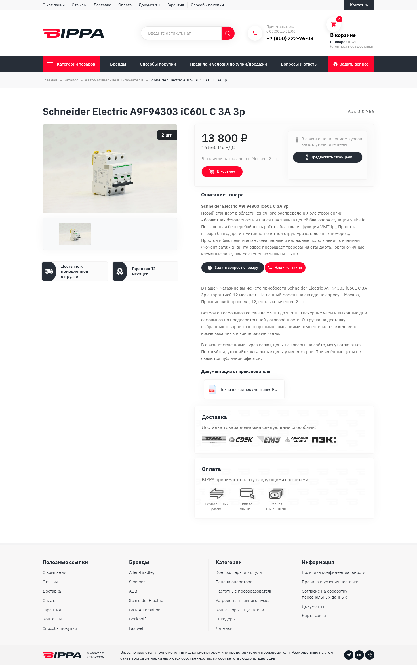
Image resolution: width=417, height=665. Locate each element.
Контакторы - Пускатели (240, 609)
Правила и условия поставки (330, 581)
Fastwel (136, 628)
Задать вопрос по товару (236, 267)
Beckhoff (137, 619)
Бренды (118, 64)
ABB (133, 591)
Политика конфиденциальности (333, 572)
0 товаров (338, 41)
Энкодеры (226, 619)
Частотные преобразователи (244, 591)
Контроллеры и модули (239, 572)
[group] (110, 168)
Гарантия (175, 4)
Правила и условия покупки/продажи (228, 64)
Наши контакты (288, 267)
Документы (149, 4)
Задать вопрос (354, 64)
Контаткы (359, 4)
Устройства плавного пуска (242, 600)
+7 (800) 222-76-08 (289, 38)
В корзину (226, 171)
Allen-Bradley (142, 572)
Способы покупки (207, 4)
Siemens (137, 581)
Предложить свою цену (331, 157)
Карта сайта (314, 615)
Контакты (52, 619)
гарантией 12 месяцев (234, 294)
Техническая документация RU (248, 389)
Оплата (125, 4)
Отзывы (79, 4)
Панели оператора (234, 581)
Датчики (224, 628)
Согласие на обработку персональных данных (324, 594)
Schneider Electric (146, 600)
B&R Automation (144, 609)
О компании (54, 4)
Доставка (102, 4)
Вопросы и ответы (299, 64)
